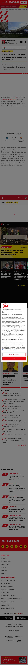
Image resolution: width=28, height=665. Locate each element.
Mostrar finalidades (14, 354)
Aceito (13, 358)
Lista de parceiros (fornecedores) (9, 349)
